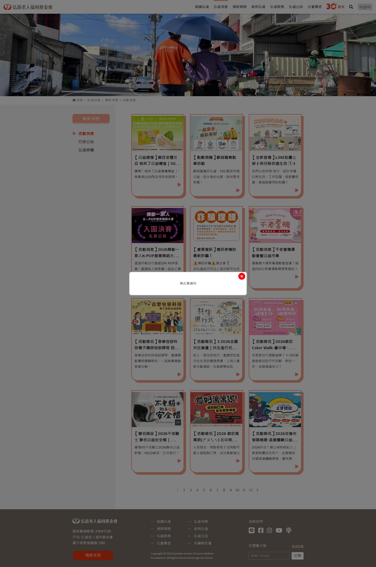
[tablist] (188, 283)
